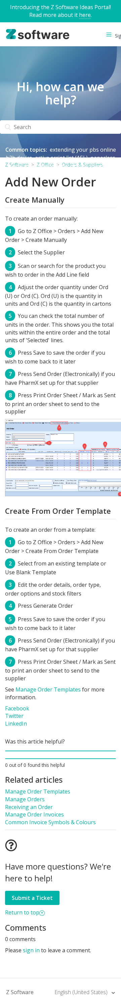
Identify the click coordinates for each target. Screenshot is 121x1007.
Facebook (17, 708)
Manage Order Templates (48, 689)
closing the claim (91, 166)
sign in (31, 950)
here (85, 15)
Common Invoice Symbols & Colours (50, 822)
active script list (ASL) (61, 157)
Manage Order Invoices (34, 814)
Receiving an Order (29, 807)
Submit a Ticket (32, 898)
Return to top (22, 912)
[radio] (60, 758)
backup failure (60, 174)
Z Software (20, 992)
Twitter (14, 716)
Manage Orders (25, 799)
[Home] (37, 33)
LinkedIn (16, 723)
